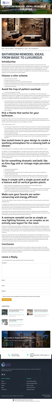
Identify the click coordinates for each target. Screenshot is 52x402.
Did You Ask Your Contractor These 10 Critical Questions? (41, 310)
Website (4, 291)
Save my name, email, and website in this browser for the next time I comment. (21, 296)
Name (3, 280)
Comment (4, 263)
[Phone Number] (9, 355)
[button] (45, 5)
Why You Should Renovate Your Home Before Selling (16, 310)
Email (3, 285)
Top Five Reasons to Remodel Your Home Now (16, 320)
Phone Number (15, 354)
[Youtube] (2, 374)
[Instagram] (4, 374)
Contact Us (8, 344)
